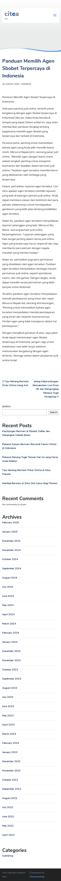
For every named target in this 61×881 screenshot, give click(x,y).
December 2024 (11, 541)
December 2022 (11, 761)
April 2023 (8, 724)
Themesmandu (36, 876)
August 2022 (9, 798)
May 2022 (8, 825)
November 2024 (11, 550)
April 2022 (8, 835)
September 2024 (11, 568)
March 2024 (9, 623)
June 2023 (8, 706)
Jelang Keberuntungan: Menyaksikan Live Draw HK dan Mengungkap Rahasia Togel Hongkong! (46, 389)
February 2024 (10, 632)
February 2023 (10, 743)
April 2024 (8, 614)
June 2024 (8, 596)
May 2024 (8, 605)
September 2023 (11, 678)
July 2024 (7, 586)
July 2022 (7, 807)
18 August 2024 (10, 84)
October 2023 (10, 669)
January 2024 (9, 642)
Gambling (7, 855)
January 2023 (9, 752)
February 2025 (10, 522)
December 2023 (11, 651)
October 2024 (10, 559)
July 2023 (7, 697)
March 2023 (9, 734)
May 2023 (8, 715)
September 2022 (11, 789)
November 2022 (11, 770)
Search (6, 406)
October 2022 (10, 780)
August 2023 (9, 688)
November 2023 (11, 660)
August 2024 (9, 577)
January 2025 (9, 531)
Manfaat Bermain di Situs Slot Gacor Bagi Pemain (29, 483)
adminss (26, 84)
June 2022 (8, 816)
